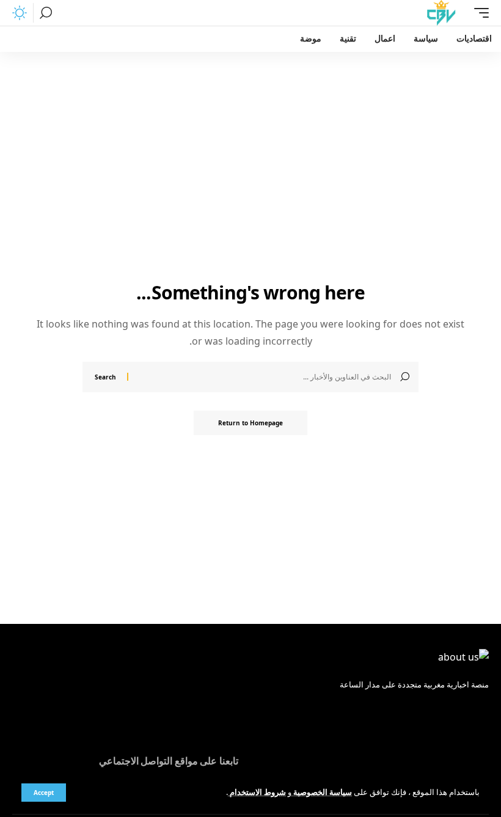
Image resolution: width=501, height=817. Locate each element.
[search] (46, 12)
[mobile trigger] (478, 13)
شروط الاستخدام (257, 791)
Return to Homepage (250, 423)
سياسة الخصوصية (321, 791)
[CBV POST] (441, 13)
